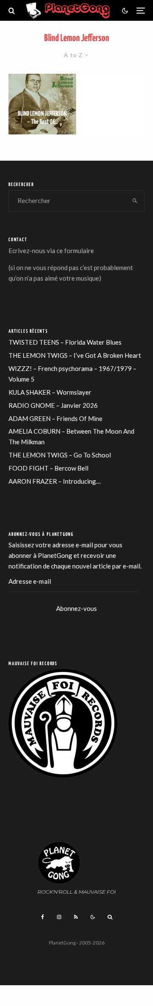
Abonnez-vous (76, 608)
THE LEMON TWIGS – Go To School (59, 455)
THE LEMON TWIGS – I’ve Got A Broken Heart (74, 355)
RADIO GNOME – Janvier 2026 (53, 405)
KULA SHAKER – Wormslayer (49, 392)
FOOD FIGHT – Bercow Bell (48, 468)
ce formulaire (75, 250)
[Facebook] (43, 917)
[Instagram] (59, 917)
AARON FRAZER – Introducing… (54, 481)
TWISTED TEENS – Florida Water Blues (65, 342)
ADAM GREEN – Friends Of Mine (55, 418)
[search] (135, 201)
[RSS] (76, 917)
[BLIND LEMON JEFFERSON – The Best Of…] (42, 104)
